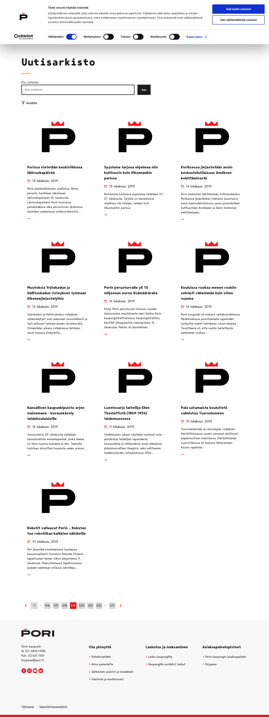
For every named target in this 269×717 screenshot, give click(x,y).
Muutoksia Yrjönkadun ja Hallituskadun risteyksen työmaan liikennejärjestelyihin (56, 293)
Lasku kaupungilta (159, 656)
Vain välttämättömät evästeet (238, 19)
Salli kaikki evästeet (238, 9)
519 (73, 605)
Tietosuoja (27, 706)
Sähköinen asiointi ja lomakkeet (112, 671)
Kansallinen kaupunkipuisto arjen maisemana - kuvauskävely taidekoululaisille (55, 413)
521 (90, 605)
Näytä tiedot (194, 36)
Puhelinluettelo (101, 656)
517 (56, 605)
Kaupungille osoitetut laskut (166, 664)
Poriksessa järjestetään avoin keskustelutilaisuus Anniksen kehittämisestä (206, 172)
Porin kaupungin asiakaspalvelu (225, 656)
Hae (144, 89)
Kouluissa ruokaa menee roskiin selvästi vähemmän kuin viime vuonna (208, 293)
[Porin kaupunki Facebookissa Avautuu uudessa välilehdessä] (23, 670)
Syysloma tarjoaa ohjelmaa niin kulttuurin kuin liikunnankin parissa (131, 172)
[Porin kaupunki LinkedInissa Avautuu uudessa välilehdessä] (40, 670)
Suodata (31, 102)
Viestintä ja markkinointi (107, 679)
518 (64, 605)
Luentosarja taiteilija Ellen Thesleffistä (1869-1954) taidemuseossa (127, 413)
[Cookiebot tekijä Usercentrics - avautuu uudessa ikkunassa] (24, 37)
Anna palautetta (102, 664)
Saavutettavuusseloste (53, 706)
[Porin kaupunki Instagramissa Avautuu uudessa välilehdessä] (29, 670)
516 (47, 605)
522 (99, 605)
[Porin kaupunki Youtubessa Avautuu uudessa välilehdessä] (35, 670)
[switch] (108, 37)
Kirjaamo (210, 664)
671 (112, 605)
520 (82, 605)
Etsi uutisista (29, 82)
